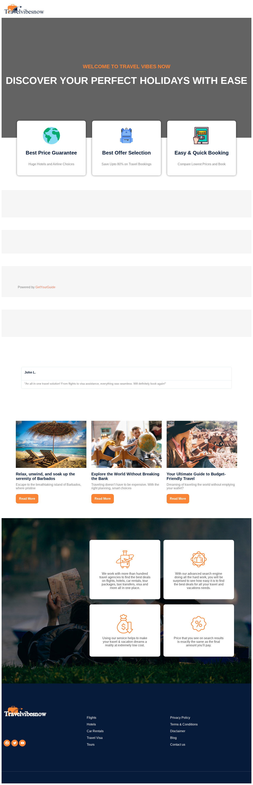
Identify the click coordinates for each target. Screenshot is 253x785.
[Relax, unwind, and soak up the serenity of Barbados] (51, 444)
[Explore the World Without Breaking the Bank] (126, 444)
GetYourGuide (45, 287)
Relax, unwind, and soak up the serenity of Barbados (45, 476)
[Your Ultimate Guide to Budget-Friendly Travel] (202, 444)
